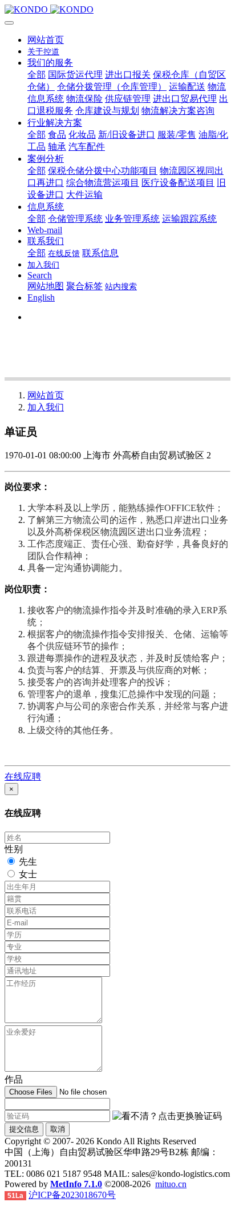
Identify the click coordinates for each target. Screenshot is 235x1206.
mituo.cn (171, 1184)
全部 (36, 74)
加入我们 (45, 407)
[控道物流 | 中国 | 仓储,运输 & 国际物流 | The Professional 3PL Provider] (117, 10)
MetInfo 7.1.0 (76, 1184)
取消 (57, 1129)
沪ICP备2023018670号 (72, 1195)
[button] (167, 1117)
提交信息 (24, 1129)
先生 (28, 861)
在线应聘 (23, 776)
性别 (14, 849)
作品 (14, 1079)
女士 (28, 874)
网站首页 (45, 40)
